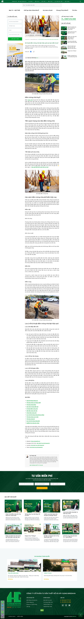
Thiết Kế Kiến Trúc (47, 604)
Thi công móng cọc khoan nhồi (33, 402)
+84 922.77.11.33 (66, 600)
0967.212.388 (2, 603)
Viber (2, 616)
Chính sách (12, 616)
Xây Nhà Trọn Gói (22, 1)
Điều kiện (20, 616)
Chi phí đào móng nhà (31, 413)
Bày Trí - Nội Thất (14, 10)
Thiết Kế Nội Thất (47, 606)
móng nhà (30, 100)
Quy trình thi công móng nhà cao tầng (35, 415)
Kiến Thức (50, 1)
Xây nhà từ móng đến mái (32, 407)
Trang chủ (14, 1)
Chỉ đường (10, 579)
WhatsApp (2, 613)
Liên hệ (28, 606)
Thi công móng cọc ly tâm (32, 417)
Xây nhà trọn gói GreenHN (36, 447)
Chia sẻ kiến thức (33, 39)
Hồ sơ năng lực (30, 602)
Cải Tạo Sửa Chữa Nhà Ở (31, 10)
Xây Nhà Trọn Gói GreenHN (43, 443)
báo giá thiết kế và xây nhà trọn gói (40, 167)
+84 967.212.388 (66, 602)
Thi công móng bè (30, 419)
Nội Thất (44, 1)
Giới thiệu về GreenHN (31, 600)
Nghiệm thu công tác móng (32, 423)
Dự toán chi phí (47, 10)
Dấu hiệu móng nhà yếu (31, 411)
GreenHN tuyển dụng (31, 604)
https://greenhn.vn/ (35, 441)
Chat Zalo (2, 606)
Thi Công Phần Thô (48, 602)
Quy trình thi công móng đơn (33, 421)
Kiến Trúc (37, 1)
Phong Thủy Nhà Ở (62, 10)
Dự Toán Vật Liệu (58, 1)
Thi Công (30, 1)
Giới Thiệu (67, 1)
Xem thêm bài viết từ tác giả (36, 465)
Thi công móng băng (31, 404)
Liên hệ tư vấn (15, 39)
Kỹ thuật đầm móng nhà (32, 409)
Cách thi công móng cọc (32, 400)
